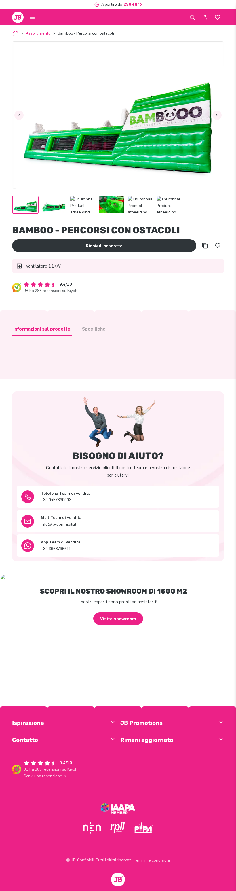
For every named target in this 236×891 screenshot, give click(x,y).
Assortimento (38, 33)
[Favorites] (217, 17)
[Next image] (217, 115)
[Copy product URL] (205, 245)
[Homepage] (18, 17)
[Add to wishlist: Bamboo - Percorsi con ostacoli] (217, 245)
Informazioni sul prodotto (42, 329)
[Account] (205, 17)
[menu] (32, 17)
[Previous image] (19, 115)
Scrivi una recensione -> (45, 776)
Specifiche (93, 329)
